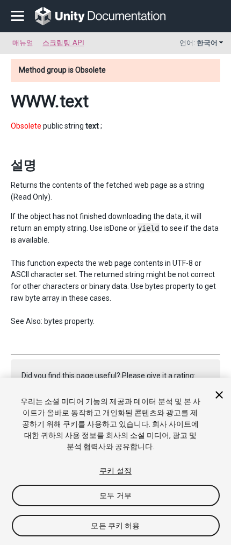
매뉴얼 (22, 43)
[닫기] (219, 395)
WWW (33, 101)
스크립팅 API (63, 43)
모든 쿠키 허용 (115, 525)
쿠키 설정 (115, 470)
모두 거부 (115, 495)
